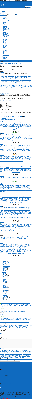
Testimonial (3, 12)
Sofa (2, 56)
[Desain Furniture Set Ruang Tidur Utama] (16, 357)
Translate (30, 7)
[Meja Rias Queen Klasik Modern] (16, 171)
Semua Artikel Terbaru (16, 359)
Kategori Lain (3, 54)
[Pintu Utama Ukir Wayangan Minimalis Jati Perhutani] (16, 230)
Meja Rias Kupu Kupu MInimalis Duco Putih (10, 63)
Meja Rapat (4, 273)
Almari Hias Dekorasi (6, 267)
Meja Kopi (4, 46)
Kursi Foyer (4, 43)
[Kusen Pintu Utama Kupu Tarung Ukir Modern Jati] (16, 201)
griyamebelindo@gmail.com (7, 383)
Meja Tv (4, 47)
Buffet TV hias (5, 42)
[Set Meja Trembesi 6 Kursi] (16, 322)
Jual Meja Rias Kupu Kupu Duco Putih (5, 93)
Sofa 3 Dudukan (5, 57)
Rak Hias (4, 49)
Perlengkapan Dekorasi (6, 28)
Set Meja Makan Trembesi (6, 278)
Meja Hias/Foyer (5, 45)
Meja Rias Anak (5, 261)
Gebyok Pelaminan (5, 25)
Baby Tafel (4, 260)
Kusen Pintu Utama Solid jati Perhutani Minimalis (16, 218)
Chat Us (1, 399)
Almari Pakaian (5, 51)
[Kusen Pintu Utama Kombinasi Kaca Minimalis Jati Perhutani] (16, 252)
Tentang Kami (3, 9)
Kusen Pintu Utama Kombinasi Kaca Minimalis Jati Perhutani (16, 253)
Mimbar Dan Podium (6, 55)
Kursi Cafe (4, 22)
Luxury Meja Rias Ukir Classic (16, 129)
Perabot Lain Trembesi (6, 35)
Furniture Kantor (4, 272)
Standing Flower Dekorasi (6, 29)
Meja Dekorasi (5, 27)
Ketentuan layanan (4, 10)
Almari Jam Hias (5, 283)
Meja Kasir (4, 23)
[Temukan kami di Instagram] (17, 361)
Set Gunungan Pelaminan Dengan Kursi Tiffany (6, 328)
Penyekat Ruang (5, 290)
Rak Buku (4, 32)
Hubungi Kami (2, 72)
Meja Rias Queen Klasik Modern (16, 172)
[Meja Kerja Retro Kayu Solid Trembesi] (5, 314)
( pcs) (1, 5)
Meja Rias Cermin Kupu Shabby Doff (16, 151)
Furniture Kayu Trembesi (5, 33)
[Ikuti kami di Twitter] (10, 361)
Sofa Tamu (4, 300)
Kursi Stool (4, 38)
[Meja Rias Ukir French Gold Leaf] (16, 139)
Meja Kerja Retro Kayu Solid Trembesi (5, 315)
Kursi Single (4, 37)
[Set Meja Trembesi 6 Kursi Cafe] (16, 311)
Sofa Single (4, 58)
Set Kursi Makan (5, 39)
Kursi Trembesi (5, 34)
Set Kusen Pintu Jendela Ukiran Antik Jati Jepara (16, 239)
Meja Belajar (5, 18)
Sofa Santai (4, 299)
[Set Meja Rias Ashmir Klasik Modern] (16, 161)
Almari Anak (4, 17)
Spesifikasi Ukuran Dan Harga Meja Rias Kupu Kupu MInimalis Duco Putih (9, 100)
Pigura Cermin (5, 48)
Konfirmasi (3, 366)
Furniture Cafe (4, 21)
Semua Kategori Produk (3, 15)
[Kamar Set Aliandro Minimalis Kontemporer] (16, 306)
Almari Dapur (5, 279)
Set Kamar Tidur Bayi (6, 20)
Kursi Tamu (4, 44)
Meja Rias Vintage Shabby (16, 178)
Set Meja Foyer (5, 50)
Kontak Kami (23, 116)
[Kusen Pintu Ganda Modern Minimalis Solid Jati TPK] (16, 191)
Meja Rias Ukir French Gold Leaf (16, 140)
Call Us (7, 107)
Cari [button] (15, 14)
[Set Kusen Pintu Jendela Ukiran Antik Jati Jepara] (16, 238)
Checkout (4, 5)
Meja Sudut (4, 289)
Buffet (4, 284)
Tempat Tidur (5, 296)
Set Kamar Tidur (5, 53)
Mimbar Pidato (5, 31)
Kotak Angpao (5, 26)
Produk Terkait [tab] (4, 117)
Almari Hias (4, 40)
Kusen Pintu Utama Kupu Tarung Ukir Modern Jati (16, 202)
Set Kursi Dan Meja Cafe (6, 266)
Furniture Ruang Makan (5, 36)
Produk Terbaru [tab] (4, 118)
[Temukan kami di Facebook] (3, 361)
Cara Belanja (3, 11)
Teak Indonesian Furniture (6, 398)
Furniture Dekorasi (4, 24)
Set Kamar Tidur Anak (6, 19)
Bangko (4, 41)
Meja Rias (4, 52)
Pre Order (2, 144)
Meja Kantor (4, 30)
